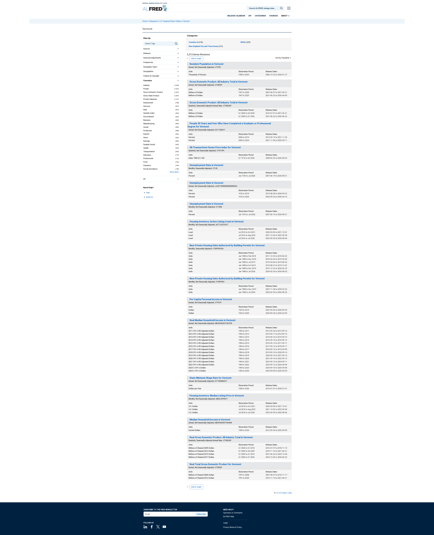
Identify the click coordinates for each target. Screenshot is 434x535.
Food (145, 162)
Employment (148, 103)
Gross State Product (151, 96)
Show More (174, 172)
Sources (273, 16)
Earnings (146, 141)
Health (145, 148)
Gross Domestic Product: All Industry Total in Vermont (219, 81)
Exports (146, 134)
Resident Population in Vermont (206, 64)
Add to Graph (196, 58)
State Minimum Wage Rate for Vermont (210, 378)
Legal (225, 523)
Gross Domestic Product (153, 92)
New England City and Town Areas (203, 46)
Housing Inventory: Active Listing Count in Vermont (217, 221)
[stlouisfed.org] (154, 3)
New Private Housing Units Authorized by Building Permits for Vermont (227, 245)
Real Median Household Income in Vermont (212, 320)
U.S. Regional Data (166, 21)
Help (148, 193)
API (249, 16)
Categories (260, 16)
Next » (285, 493)
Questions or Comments (232, 513)
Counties (193, 42)
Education (147, 155)
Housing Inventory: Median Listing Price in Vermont (217, 395)
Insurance (147, 165)
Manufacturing (148, 124)
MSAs (243, 42)
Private (146, 89)
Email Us (149, 197)
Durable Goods (149, 144)
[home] (155, 8)
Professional (148, 158)
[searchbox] (265, 8)
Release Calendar (236, 16)
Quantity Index (148, 113)
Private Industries (150, 99)
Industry (146, 85)
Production (147, 131)
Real (145, 110)
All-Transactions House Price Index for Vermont (215, 147)
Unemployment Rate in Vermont (206, 165)
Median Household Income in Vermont (210, 419)
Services (146, 106)
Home (144, 21)
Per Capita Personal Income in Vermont (211, 299)
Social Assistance (150, 169)
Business (146, 120)
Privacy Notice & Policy (232, 527)
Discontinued (148, 117)
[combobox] (265, 8)
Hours (145, 137)
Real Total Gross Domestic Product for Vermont (215, 464)
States (178, 21)
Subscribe (201, 514)
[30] (290, 493)
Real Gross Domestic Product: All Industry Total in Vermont (221, 437)
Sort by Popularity (282, 58)
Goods (146, 127)
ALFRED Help (228, 516)
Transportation (149, 151)
